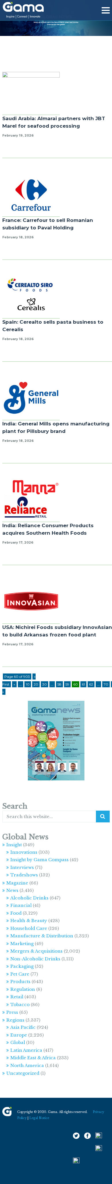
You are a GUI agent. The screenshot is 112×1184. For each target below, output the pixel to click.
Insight (14, 844)
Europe (18, 1035)
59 (67, 684)
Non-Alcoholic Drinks (35, 959)
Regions (15, 1020)
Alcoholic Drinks (29, 898)
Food (16, 913)
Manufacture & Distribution (41, 936)
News (12, 890)
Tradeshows (24, 875)
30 (44, 684)
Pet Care (19, 974)
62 (91, 684)
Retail (16, 996)
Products (20, 981)
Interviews (22, 867)
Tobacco (20, 1004)
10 (28, 684)
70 (106, 684)
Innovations (23, 852)
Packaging (22, 966)
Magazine (17, 883)
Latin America (26, 1050)
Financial (21, 905)
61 (83, 684)
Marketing (22, 943)
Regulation (22, 989)
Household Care (28, 928)
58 (59, 684)
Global (17, 1042)
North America (27, 1065)
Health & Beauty (28, 920)
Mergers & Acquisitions (36, 951)
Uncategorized (22, 1073)
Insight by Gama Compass (39, 859)
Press (12, 1012)
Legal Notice (39, 1118)
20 (36, 684)
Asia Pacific (23, 1027)
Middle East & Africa (33, 1057)
